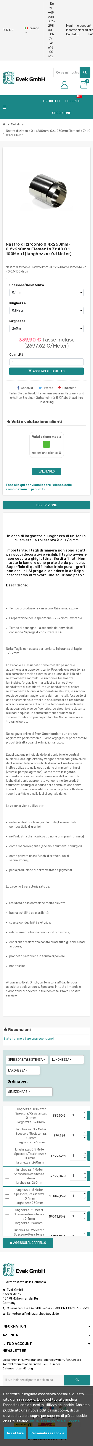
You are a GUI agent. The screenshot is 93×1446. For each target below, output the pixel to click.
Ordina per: (18, 1081)
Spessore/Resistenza (18, 285)
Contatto (73, 34)
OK (77, 1380)
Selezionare (19, 1092)
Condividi (27, 388)
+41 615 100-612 (77, 1308)
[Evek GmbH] (24, 77)
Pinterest (69, 388)
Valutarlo (46, 471)
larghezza (17, 321)
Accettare (15, 1433)
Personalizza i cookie (47, 1433)
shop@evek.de (49, 1314)
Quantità (16, 354)
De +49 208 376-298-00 (51, 17)
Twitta (48, 388)
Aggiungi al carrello (28, 1243)
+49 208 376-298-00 (44, 1308)
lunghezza (17, 303)
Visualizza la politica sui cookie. (55, 1421)
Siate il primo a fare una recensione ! (29, 1039)
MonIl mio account (78, 26)
